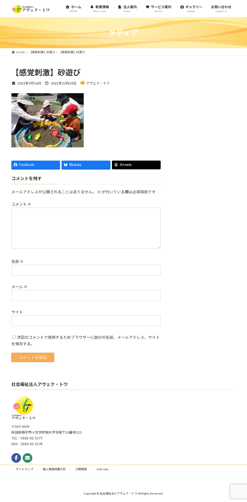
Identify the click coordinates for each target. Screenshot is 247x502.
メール (19, 286)
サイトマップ (24, 469)
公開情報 (81, 469)
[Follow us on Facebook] (16, 458)
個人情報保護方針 (54, 469)
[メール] (27, 458)
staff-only (102, 469)
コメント (21, 204)
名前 (17, 261)
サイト (17, 312)
